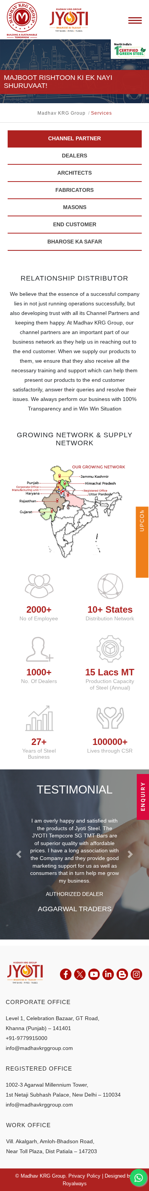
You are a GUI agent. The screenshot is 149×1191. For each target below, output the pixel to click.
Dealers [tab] (74, 156)
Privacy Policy (84, 1176)
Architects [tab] (74, 173)
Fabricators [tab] (74, 190)
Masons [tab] (74, 207)
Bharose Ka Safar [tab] (74, 242)
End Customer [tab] (74, 224)
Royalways (75, 1183)
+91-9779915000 (26, 1038)
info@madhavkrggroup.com (39, 1048)
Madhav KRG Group (61, 113)
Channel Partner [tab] (74, 138)
